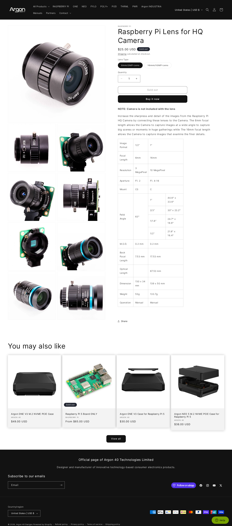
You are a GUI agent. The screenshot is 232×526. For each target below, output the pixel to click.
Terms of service (94, 524)
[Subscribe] (61, 485)
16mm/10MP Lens (160, 66)
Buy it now (152, 99)
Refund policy (61, 524)
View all (116, 438)
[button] (41, 6)
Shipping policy (112, 524)
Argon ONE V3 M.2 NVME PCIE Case (32, 414)
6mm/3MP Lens (132, 66)
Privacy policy (77, 524)
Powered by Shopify (42, 524)
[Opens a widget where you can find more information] (220, 520)
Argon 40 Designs (24, 524)
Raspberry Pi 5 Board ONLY (81, 414)
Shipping (122, 54)
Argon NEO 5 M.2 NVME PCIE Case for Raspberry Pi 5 (196, 415)
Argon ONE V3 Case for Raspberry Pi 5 (142, 414)
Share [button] (124, 321)
